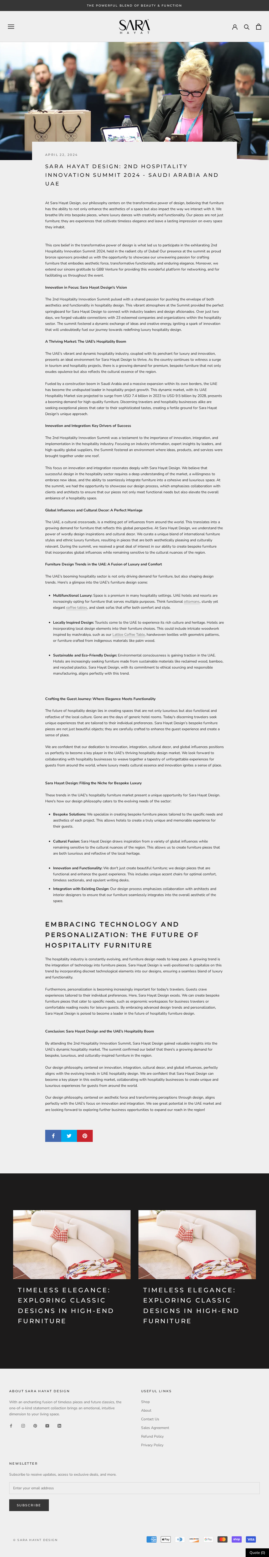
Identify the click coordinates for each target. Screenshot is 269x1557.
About (146, 1410)
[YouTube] (47, 1425)
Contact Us (150, 1419)
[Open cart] (258, 27)
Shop (145, 1401)
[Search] (247, 26)
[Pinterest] (35, 1425)
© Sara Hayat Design (35, 1540)
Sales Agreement (155, 1427)
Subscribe (29, 1505)
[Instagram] (23, 1425)
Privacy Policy (152, 1445)
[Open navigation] (11, 26)
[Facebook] (11, 1425)
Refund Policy (152, 1436)
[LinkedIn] (59, 1425)
